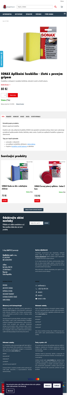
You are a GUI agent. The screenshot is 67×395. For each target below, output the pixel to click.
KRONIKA (5, 285)
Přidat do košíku (13, 95)
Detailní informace (5, 85)
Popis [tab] (3, 116)
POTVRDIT (46, 223)
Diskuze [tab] (22, 116)
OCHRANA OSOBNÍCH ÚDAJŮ (10, 297)
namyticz (40, 292)
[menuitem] (7, 14)
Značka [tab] (27, 116)
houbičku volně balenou (19, 146)
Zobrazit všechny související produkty (33, 209)
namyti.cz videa (42, 299)
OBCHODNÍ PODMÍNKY (8, 294)
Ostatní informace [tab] (35, 116)
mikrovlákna (31, 144)
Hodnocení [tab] (16, 116)
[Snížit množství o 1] (7, 96)
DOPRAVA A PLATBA (7, 291)
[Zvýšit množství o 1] (7, 94)
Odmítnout (47, 385)
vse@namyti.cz (42, 286)
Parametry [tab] (8, 116)
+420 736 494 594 (43, 289)
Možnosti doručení (20, 104)
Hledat (55, 6)
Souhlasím (56, 385)
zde (25, 386)
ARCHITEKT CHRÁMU (8, 288)
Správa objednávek (41, 250)
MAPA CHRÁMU (6, 300)
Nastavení (10, 391)
